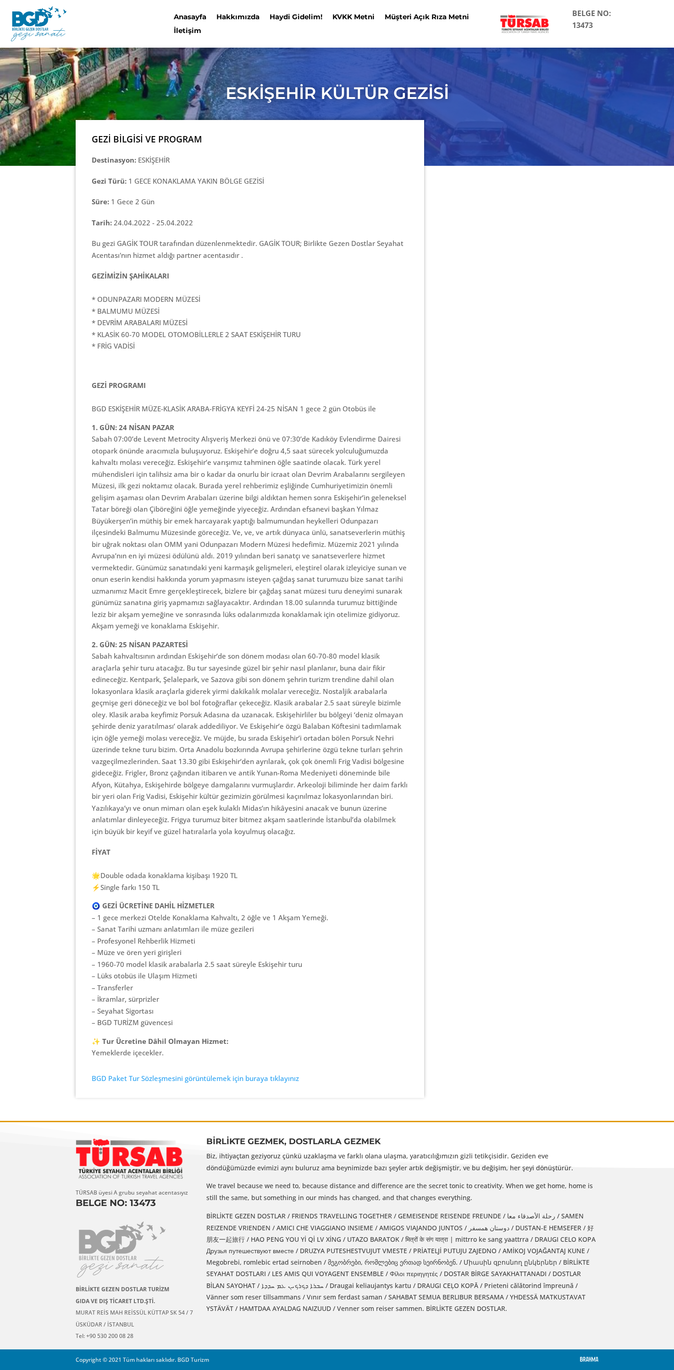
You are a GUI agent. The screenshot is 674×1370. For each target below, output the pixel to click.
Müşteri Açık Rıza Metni (427, 17)
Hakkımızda (238, 17)
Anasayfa (190, 17)
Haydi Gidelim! (296, 17)
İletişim (187, 31)
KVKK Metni (353, 17)
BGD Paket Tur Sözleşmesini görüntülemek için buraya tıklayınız (195, 1078)
